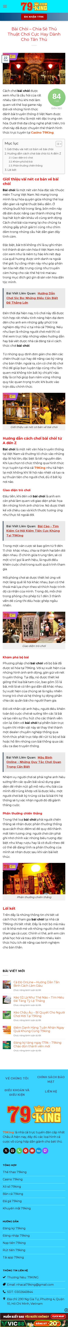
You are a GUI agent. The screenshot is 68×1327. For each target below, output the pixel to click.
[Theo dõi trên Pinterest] (26, 1151)
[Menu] (5, 6)
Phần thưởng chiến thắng (27, 165)
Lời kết (11, 170)
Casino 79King (42, 132)
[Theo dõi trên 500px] (39, 1151)
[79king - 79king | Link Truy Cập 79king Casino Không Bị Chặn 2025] (34, 6)
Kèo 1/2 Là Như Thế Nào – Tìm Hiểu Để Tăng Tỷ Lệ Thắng (39, 999)
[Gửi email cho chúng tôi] (13, 1151)
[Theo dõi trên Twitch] (45, 1151)
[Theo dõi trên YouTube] (32, 1151)
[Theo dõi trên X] (6, 1151)
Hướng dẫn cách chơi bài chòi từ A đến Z (34, 153)
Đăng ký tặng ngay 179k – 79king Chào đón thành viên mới (37, 1044)
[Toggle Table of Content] (57, 144)
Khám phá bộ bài (23, 161)
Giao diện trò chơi (22, 157)
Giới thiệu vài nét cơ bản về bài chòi (30, 149)
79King (40, 468)
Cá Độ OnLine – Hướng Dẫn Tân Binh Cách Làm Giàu (36, 984)
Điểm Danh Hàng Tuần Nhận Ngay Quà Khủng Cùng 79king (39, 1029)
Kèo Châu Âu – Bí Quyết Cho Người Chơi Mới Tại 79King (39, 1014)
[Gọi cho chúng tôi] (19, 1151)
